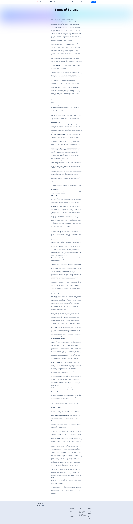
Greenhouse (90, 505)
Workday (89, 508)
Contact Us (43, 505)
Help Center (81, 506)
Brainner (41, 1)
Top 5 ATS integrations (82, 517)
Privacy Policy (72, 506)
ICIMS (89, 518)
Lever (89, 506)
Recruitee (89, 510)
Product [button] (55, 1)
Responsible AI (72, 516)
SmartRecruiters (91, 511)
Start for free (93, 1)
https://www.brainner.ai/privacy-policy (58, 45)
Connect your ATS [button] (48, 1)
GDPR (71, 511)
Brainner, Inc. (40, 503)
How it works (63, 505)
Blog (79, 505)
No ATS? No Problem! (64, 506)
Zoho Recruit (90, 516)
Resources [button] (68, 1)
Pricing (73, 1)
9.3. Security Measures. (55, 246)
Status (71, 514)
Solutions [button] (61, 1)
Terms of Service (72, 505)
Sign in (82, 1)
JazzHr (89, 515)
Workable (89, 513)
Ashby (89, 520)
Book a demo (87, 1)
